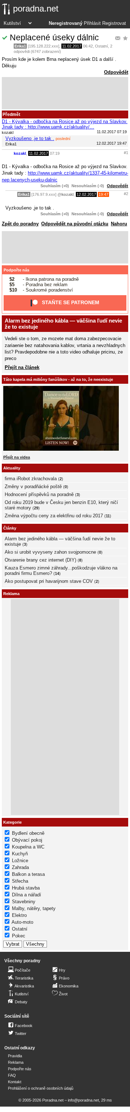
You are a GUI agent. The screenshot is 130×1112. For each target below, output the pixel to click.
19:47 (103, 194)
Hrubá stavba (26, 888)
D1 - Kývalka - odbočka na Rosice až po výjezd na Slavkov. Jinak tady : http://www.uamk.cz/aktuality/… (64, 124)
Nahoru (119, 223)
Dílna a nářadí (26, 894)
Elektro (19, 915)
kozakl (20, 153)
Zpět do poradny (20, 223)
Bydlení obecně (28, 833)
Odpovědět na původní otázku (74, 223)
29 (36, 508)
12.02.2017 (86, 194)
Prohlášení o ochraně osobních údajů (40, 1088)
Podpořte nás (16, 270)
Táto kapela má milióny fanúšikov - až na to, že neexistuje (58, 379)
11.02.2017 (71, 46)
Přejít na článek (22, 367)
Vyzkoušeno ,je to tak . (29, 138)
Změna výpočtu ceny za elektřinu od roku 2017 (54, 515)
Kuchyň (20, 853)
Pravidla (15, 1056)
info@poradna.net (83, 1100)
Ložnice (20, 860)
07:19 (55, 153)
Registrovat (114, 23)
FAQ (12, 1075)
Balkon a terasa (28, 874)
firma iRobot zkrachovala (31, 478)
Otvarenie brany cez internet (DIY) (40, 560)
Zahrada (20, 867)
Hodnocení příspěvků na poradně (39, 494)
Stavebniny (23, 901)
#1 (126, 152)
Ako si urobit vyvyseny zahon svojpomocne (50, 552)
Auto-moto (22, 922)
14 (57, 573)
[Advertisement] (65, 93)
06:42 (88, 46)
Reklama (15, 1062)
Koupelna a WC (28, 847)
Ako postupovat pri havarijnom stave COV (49, 581)
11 (108, 516)
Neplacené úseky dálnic (54, 37)
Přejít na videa (16, 457)
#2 (126, 194)
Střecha (20, 881)
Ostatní (101, 46)
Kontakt (14, 1082)
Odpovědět (116, 72)
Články (9, 528)
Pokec (18, 935)
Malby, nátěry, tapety (34, 908)
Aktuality (11, 468)
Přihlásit (92, 23)
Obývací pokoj (27, 840)
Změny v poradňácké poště (33, 486)
